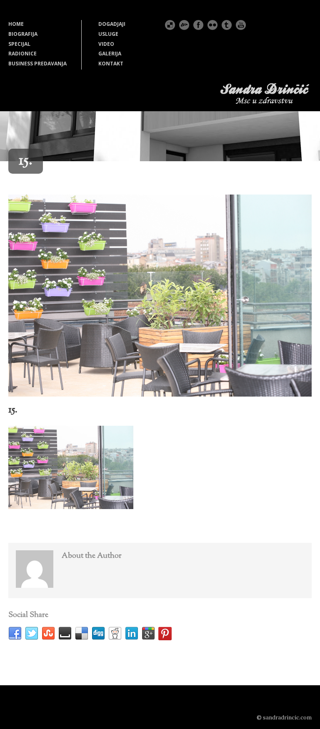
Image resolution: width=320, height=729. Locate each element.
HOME (16, 23)
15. (13, 410)
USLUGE (108, 33)
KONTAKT (110, 63)
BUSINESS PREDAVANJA (37, 63)
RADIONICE (22, 53)
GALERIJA (109, 53)
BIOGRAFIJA (23, 33)
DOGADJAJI (111, 23)
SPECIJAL (19, 43)
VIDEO (106, 43)
